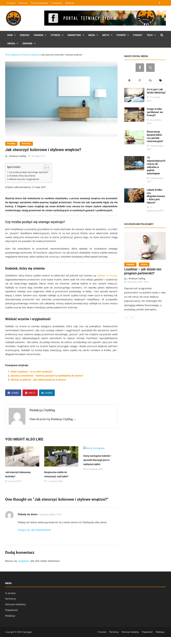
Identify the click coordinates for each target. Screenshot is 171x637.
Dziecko (24, 35)
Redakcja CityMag (18, 156)
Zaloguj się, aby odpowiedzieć (34, 529)
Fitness (55, 35)
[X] (164, 2)
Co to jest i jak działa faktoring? (156, 91)
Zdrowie (27, 43)
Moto (105, 35)
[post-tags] (160, 80)
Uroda (11, 43)
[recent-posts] (140, 80)
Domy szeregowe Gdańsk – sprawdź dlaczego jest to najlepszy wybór (97, 460)
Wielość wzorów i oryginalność (24, 179)
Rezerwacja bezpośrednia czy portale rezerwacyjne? (155, 136)
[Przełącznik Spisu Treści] (44, 167)
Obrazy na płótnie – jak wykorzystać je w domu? (38, 379)
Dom (10, 35)
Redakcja (69, 3)
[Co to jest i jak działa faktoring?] (134, 89)
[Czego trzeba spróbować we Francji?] (134, 109)
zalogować (23, 560)
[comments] (150, 80)
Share (15, 392)
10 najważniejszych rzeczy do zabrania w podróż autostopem (156, 165)
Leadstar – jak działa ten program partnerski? (142, 271)
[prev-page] (126, 317)
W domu (26, 54)
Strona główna (12, 54)
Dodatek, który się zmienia (22, 175)
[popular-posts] (129, 80)
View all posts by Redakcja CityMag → (53, 419)
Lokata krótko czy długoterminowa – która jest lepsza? (156, 196)
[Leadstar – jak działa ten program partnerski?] (145, 246)
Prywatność (56, 3)
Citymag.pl (27, 631)
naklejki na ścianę (107, 275)
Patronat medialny (39, 3)
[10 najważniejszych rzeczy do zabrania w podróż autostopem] (134, 158)
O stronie (11, 3)
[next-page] (132, 317)
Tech (150, 35)
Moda (91, 35)
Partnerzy (23, 3)
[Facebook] (160, 2)
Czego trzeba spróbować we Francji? (155, 112)
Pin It (32, 392)
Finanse (38, 35)
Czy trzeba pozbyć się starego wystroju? (28, 172)
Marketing (74, 35)
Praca (144, 264)
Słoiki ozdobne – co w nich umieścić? (32, 371)
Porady (137, 35)
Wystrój (36, 54)
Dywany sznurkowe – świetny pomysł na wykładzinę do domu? (47, 375)
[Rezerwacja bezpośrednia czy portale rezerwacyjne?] (134, 132)
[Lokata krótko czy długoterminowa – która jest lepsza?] (134, 190)
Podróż (121, 35)
